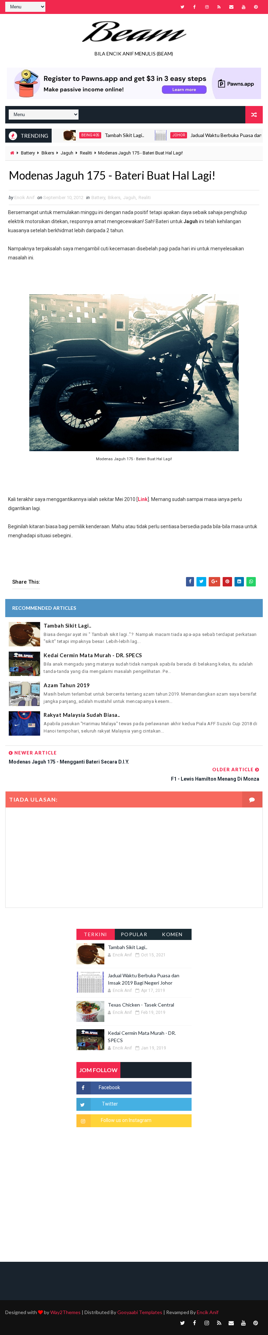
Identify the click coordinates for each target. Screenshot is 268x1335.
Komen (172, 934)
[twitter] (182, 7)
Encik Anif (207, 1312)
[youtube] (243, 7)
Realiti (86, 153)
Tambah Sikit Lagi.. (107, 135)
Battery (28, 153)
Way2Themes (65, 1312)
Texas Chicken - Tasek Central (141, 1005)
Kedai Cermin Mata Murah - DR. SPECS (93, 655)
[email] (231, 7)
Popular (134, 934)
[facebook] (194, 7)
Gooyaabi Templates (139, 1312)
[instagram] (207, 7)
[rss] (219, 7)
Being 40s (73, 135)
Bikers (48, 153)
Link (143, 499)
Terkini (95, 934)
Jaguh (67, 153)
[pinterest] (256, 7)
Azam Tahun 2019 (67, 685)
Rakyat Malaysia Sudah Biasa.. (82, 715)
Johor (162, 135)
